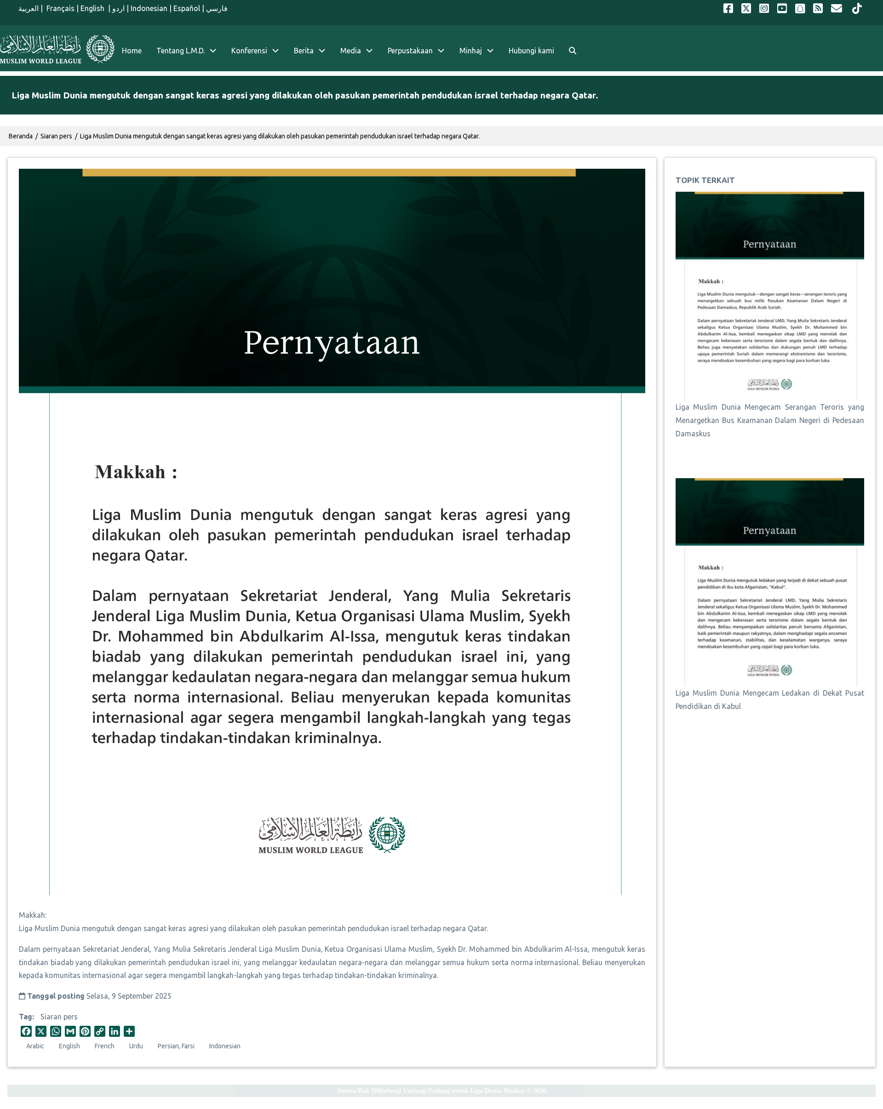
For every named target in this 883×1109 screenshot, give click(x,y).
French (105, 1046)
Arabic (35, 1046)
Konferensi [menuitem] (249, 50)
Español (186, 8)
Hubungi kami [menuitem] (531, 50)
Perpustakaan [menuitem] (410, 50)
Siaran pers (59, 1016)
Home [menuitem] (132, 50)
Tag (25, 1016)
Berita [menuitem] (304, 50)
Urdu (136, 1046)
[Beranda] (57, 49)
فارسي (217, 8)
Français (60, 8)
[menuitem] (573, 51)
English (93, 8)
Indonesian (149, 8)
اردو (118, 8)
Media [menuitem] (350, 50)
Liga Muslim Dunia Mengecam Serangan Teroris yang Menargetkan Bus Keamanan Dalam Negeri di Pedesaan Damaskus (770, 420)
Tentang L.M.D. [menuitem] (180, 50)
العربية (28, 8)
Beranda (21, 136)
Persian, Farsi (176, 1046)
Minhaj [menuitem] (470, 50)
